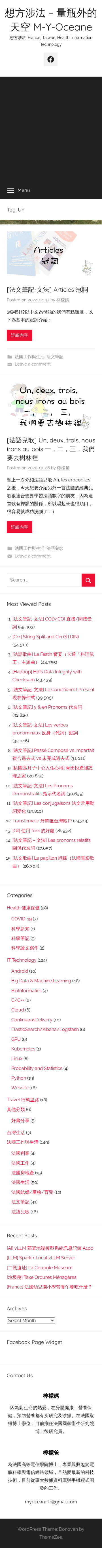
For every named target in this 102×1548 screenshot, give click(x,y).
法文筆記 (54, 356)
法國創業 (20, 1153)
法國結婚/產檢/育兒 (32, 1192)
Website (19, 1087)
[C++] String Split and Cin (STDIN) (45, 636)
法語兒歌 (54, 548)
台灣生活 (16, 1132)
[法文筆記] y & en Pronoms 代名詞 (47, 707)
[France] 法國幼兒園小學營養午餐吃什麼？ (49, 1287)
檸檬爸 (63, 467)
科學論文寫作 (25, 948)
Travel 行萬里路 (23, 1099)
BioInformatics (26, 990)
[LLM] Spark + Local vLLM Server (41, 1258)
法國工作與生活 (29, 356)
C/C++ (17, 1000)
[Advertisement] (51, 127)
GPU (16, 1039)
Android (19, 971)
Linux (16, 1058)
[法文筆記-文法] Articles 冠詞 (47, 289)
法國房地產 (22, 1172)
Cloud (17, 1010)
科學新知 (20, 928)
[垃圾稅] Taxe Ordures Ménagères (41, 1277)
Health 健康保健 (23, 908)
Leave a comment (33, 364)
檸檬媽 (62, 299)
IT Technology (22, 960)
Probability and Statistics (36, 1068)
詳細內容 (19, 335)
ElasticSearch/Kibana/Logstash (45, 1029)
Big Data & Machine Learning (41, 980)
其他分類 (16, 1109)
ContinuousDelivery (31, 1019)
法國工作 (20, 1163)
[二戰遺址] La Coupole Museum (40, 1267)
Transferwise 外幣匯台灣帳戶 (42, 820)
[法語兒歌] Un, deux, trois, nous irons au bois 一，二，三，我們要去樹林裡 (51, 449)
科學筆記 (20, 938)
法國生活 (20, 1182)
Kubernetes (23, 1049)
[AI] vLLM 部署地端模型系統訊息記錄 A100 (50, 1248)
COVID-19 (21, 919)
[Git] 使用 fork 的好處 (33, 830)
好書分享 (20, 1120)
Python (18, 1078)
